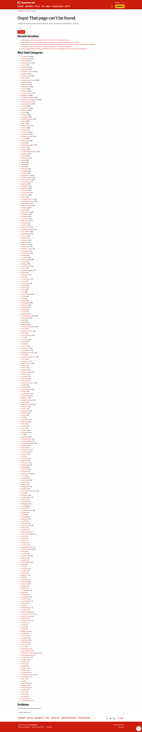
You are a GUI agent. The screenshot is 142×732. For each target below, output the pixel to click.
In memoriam (25, 279)
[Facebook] (107, 718)
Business (24, 69)
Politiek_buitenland (28, 80)
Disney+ (24, 662)
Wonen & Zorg (26, 556)
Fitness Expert (26, 657)
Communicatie (26, 525)
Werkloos (24, 324)
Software (24, 543)
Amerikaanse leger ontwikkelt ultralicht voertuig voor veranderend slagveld (46, 46)
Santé (23, 625)
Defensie (24, 67)
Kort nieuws (25, 231)
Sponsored (24, 452)
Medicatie (24, 406)
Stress (23, 629)
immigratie (25, 361)
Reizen (23, 288)
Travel (23, 138)
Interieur (24, 636)
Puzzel (23, 156)
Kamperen (24, 685)
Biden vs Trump (26, 205)
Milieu (23, 272)
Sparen (23, 301)
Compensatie (25, 590)
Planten (24, 623)
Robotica (24, 413)
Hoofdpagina (20, 11)
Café (22, 605)
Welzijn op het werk (27, 352)
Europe (23, 106)
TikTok (23, 359)
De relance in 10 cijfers (28, 491)
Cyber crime (25, 227)
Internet (24, 346)
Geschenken (25, 672)
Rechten (24, 430)
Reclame (24, 512)
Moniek (23, 633)
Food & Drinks (25, 253)
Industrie (24, 169)
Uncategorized (26, 389)
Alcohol (23, 368)
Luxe (22, 292)
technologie (25, 182)
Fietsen (23, 588)
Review (23, 551)
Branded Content (27, 331)
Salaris (23, 540)
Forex (23, 476)
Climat (23, 692)
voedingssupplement (28, 674)
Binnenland (25, 87)
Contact (121, 727)
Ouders (23, 536)
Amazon (24, 454)
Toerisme (24, 218)
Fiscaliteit (24, 495)
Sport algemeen (26, 651)
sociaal (23, 482)
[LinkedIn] (114, 718)
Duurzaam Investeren (28, 357)
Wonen (23, 309)
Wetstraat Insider (27, 97)
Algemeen (24, 188)
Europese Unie (26, 93)
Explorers (24, 195)
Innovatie (24, 190)
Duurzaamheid (26, 259)
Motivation (25, 642)
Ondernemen (29, 6)
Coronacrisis (25, 76)
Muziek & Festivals (27, 547)
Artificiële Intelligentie (29, 100)
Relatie (23, 694)
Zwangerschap (26, 620)
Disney (23, 515)
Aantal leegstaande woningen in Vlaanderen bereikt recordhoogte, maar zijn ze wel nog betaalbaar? (54, 49)
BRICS (23, 333)
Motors (23, 679)
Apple (23, 210)
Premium (24, 240)
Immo (23, 281)
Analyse (23, 149)
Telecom (24, 387)
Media (23, 197)
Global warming (26, 474)
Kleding (23, 467)
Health (23, 147)
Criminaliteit (25, 203)
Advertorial (25, 141)
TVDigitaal (24, 659)
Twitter (23, 409)
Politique (24, 594)
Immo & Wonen (26, 335)
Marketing (24, 422)
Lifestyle (24, 115)
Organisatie (25, 640)
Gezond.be (24, 579)
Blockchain (25, 463)
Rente (23, 424)
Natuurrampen (26, 372)
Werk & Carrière (26, 177)
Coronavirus (25, 283)
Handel (23, 130)
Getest (23, 538)
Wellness (24, 670)
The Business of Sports (29, 151)
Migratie (24, 242)
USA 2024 (24, 618)
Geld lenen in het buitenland (30, 653)
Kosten (23, 664)
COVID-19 (24, 469)
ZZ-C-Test (24, 644)
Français (121, 718)
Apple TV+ (24, 575)
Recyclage (24, 506)
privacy (23, 415)
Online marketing (27, 549)
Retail (23, 290)
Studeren (24, 571)
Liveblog (24, 184)
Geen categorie (26, 179)
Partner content (26, 249)
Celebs (23, 385)
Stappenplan (25, 450)
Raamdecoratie (26, 700)
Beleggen (24, 95)
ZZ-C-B (23, 646)
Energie (48, 6)
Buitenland (25, 59)
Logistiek (24, 461)
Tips (22, 337)
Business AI (25, 244)
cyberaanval (25, 318)
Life (22, 417)
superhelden (25, 683)
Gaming (24, 223)
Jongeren (24, 257)
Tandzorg (24, 698)
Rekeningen (25, 504)
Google (23, 262)
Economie (20, 6)
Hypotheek (25, 437)
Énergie (23, 391)
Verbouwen (25, 519)
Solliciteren (25, 480)
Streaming (24, 305)
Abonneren (119, 6)
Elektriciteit (25, 247)
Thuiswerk (24, 502)
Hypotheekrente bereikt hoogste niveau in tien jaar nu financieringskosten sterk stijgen (50, 42)
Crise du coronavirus (27, 614)
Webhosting (25, 631)
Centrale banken (26, 119)
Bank (23, 143)
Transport (24, 158)
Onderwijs (24, 307)
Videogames (25, 486)
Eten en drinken (26, 441)
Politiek (37, 6)
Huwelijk (24, 478)
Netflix (23, 402)
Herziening (25, 638)
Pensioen (24, 381)
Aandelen (24, 154)
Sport (23, 123)
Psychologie (25, 597)
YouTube (24, 471)
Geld (22, 277)
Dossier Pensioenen (27, 383)
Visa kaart (24, 523)
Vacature (24, 489)
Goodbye (49, 727)
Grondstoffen (25, 104)
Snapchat (24, 668)
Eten (23, 493)
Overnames (25, 420)
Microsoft (24, 530)
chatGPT (24, 553)
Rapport (24, 499)
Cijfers (23, 268)
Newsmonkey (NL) (24, 727)
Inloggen (117, 2)
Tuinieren (24, 610)
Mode (23, 320)
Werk (23, 164)
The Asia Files (25, 102)
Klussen (24, 666)
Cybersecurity (25, 175)
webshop (24, 558)
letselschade (25, 687)
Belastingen (25, 348)
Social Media (25, 193)
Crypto (67, 6)
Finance (23, 128)
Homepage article (27, 655)
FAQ (22, 456)
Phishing (24, 517)
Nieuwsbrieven (39, 718)
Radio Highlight (26, 612)
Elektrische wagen (27, 145)
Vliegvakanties (26, 608)
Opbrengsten (25, 649)
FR (123, 2)
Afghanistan (25, 234)
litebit (23, 564)
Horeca (23, 448)
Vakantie (24, 374)
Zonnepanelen (26, 601)
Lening (23, 311)
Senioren (24, 603)
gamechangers (26, 497)
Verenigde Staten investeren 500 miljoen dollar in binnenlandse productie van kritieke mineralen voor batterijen (58, 44)
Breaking (24, 445)
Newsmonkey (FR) (38, 727)
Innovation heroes (27, 201)
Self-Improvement (27, 534)
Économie (24, 340)
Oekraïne (24, 84)
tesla (23, 344)
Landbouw (24, 214)
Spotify (23, 521)
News (23, 355)
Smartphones (25, 350)
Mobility (24, 110)
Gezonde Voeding (27, 404)
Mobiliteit (24, 398)
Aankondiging (26, 532)
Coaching (24, 690)
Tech (42, 6)
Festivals (24, 545)
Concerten (24, 569)
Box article (24, 584)
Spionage (24, 264)
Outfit (23, 627)
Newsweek (24, 117)
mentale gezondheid (28, 316)
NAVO (23, 162)
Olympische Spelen (27, 443)
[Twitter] (110, 718)
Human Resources (27, 199)
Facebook (24, 376)
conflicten (24, 108)
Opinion (24, 484)
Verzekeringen (26, 294)
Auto (23, 78)
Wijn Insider (25, 221)
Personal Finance (57, 6)
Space (23, 113)
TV (22, 435)
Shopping (24, 370)
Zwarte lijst (25, 599)
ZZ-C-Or (24, 236)
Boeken (23, 508)
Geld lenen (24, 275)
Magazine (24, 314)
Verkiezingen (25, 303)
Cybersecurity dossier (28, 327)
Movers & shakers (27, 136)
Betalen (24, 426)
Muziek (23, 238)
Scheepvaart (25, 212)
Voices (23, 329)
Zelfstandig (25, 465)
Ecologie (24, 171)
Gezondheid (25, 134)
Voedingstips (25, 677)
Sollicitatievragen (27, 229)
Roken (23, 592)
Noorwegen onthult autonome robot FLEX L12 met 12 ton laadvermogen (45, 40)
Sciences (24, 225)
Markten (24, 82)
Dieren (23, 322)
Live (22, 681)
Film (22, 298)
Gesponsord (25, 411)
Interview (24, 378)
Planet (23, 296)
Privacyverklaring (84, 718)
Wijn (22, 577)
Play (22, 566)
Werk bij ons (55, 718)
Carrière (24, 173)
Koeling (24, 696)
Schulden (24, 458)
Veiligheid (24, 216)
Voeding (24, 255)
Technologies (25, 394)
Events (47, 718)
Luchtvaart (25, 132)
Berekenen (24, 432)
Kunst (23, 428)
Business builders (27, 270)
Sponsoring (25, 582)
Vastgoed (24, 208)
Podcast (24, 586)
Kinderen (24, 560)
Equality (24, 573)
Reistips (24, 528)
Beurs (23, 160)
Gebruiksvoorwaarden (68, 718)
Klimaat (24, 91)
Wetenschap (25, 125)
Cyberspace (25, 251)
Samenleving (25, 396)
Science (23, 342)
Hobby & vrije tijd (27, 400)
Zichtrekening (26, 562)
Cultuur (23, 285)
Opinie (23, 121)
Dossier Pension (26, 616)
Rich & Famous (26, 363)
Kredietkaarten (26, 439)
